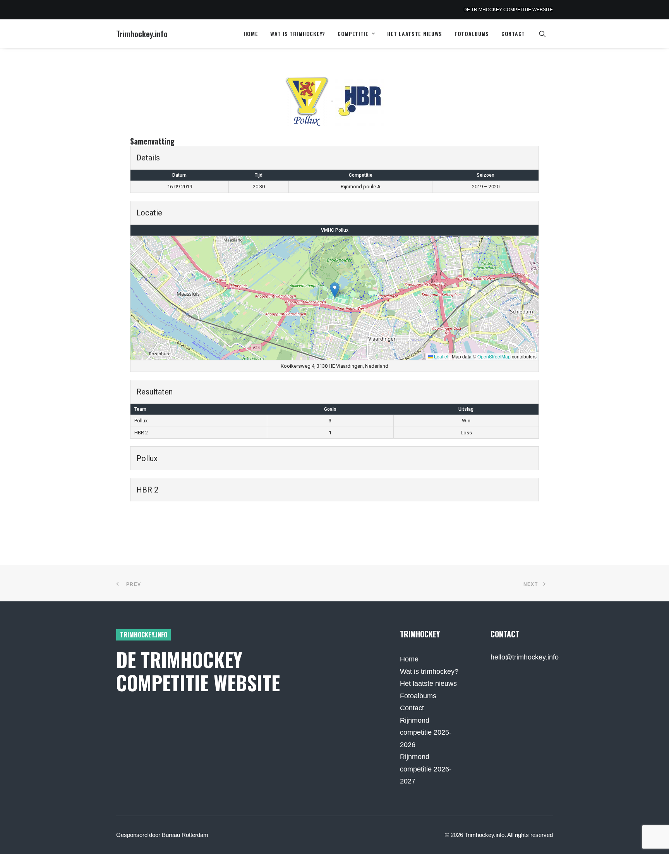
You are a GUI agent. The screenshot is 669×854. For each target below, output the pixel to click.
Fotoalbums (472, 33)
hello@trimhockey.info (525, 657)
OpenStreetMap (494, 356)
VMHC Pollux (334, 230)
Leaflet (440, 356)
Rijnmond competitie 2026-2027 (425, 769)
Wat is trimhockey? (297, 33)
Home (251, 33)
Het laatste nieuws (414, 33)
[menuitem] (251, 33)
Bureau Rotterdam (185, 835)
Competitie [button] (353, 33)
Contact (513, 33)
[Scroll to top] (653, 838)
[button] (546, 33)
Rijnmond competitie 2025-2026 (425, 732)
